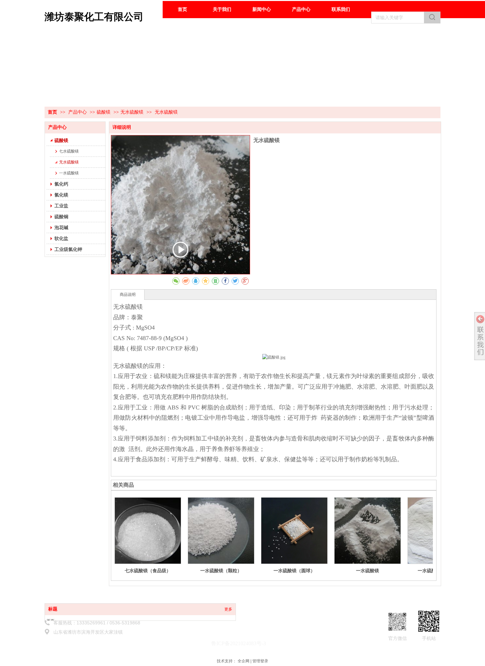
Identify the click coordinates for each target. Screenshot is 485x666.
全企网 (243, 661)
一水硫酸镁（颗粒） (221, 570)
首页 (52, 112)
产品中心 (78, 112)
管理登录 (260, 661)
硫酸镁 (104, 112)
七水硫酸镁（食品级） (148, 570)
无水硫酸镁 (132, 112)
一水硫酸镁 (367, 570)
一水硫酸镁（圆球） (294, 570)
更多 (228, 609)
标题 (52, 609)
